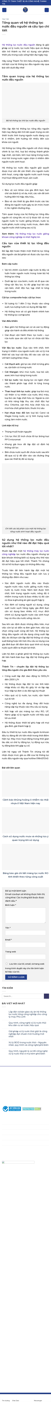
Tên (7, 928)
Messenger (38, 1400)
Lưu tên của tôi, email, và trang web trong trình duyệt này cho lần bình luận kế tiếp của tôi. (24, 968)
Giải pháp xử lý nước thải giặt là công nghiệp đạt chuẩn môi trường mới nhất (28, 1034)
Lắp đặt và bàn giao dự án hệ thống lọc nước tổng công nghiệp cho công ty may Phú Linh (28, 1014)
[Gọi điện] (28, 1398)
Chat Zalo (15, 1400)
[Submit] (46, 996)
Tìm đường (6, 1400)
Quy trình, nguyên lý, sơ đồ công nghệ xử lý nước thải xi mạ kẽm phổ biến (28, 1052)
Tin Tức (5, 19)
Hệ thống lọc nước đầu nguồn (18, 45)
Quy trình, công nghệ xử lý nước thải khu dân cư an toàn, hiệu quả (27, 1024)
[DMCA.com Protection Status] (32, 1109)
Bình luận (10, 905)
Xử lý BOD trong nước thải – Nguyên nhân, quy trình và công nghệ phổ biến (29, 1043)
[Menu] (4, 10)
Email (8, 940)
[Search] (47, 10)
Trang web (10, 952)
